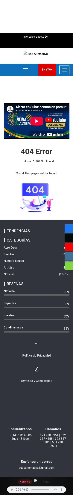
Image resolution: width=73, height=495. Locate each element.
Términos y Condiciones (36, 381)
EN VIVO (47, 69)
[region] (36, 16)
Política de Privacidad (36, 355)
